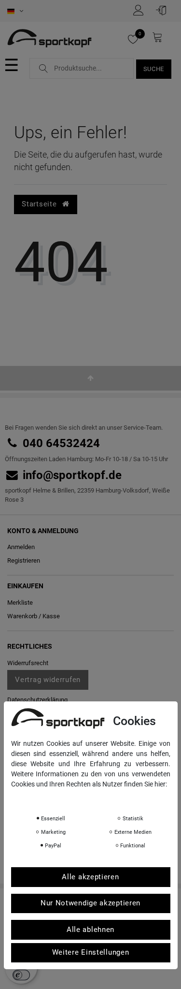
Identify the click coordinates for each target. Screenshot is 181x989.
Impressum (108, 797)
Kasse (51, 616)
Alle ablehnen (90, 929)
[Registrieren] (141, 10)
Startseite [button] (40, 204)
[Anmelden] (163, 10)
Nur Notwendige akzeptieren (90, 903)
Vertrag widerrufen (48, 679)
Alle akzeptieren (90, 877)
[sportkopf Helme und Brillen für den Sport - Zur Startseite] (49, 39)
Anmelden (21, 547)
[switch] (21, 975)
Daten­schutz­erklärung (37, 699)
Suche (154, 69)
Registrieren (23, 560)
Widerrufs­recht (27, 663)
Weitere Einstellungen (90, 952)
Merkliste (20, 602)
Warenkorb (22, 616)
